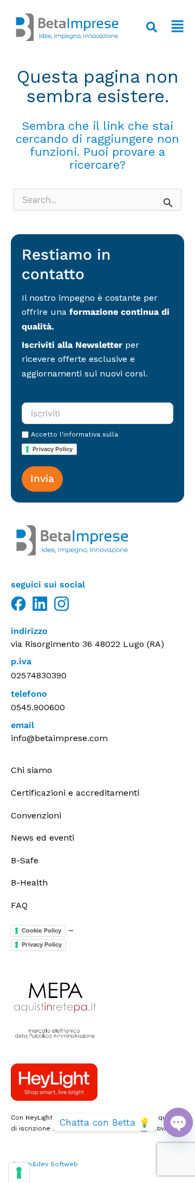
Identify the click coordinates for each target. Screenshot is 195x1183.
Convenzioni (36, 815)
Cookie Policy (41, 930)
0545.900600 (38, 707)
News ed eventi (42, 837)
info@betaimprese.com (59, 738)
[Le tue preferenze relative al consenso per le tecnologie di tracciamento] (19, 1172)
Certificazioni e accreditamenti (75, 793)
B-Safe (24, 860)
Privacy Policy (52, 449)
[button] (176, 27)
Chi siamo (31, 770)
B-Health (29, 882)
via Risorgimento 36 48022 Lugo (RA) (87, 644)
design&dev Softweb (44, 1164)
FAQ (19, 905)
